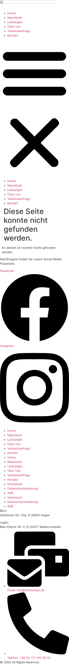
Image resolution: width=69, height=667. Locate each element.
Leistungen (14, 22)
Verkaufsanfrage (18, 31)
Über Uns (13, 26)
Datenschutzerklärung (22, 488)
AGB (10, 493)
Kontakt (12, 35)
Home (11, 13)
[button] (34, 108)
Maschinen (14, 17)
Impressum (14, 484)
